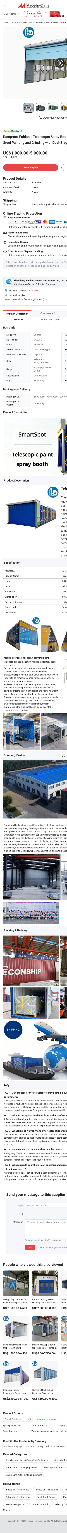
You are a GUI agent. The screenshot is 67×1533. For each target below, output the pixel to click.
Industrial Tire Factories (47, 1489)
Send (29, 1247)
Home (5, 22)
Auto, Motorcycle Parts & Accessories (27, 22)
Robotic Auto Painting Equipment (22, 1467)
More (6, 1510)
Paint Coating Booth (15, 1504)
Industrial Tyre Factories (17, 1489)
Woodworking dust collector (44, 1431)
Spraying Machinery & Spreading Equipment (27, 1460)
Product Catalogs (47, 1419)
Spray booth (9, 1431)
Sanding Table (38, 1425)
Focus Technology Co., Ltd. (39, 1521)
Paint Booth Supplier (47, 1497)
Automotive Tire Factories (18, 1497)
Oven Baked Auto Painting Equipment (24, 1474)
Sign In (8, 299)
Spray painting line (12, 1425)
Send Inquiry (31, 167)
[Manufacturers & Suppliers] (33, 5)
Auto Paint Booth (40, 1504)
